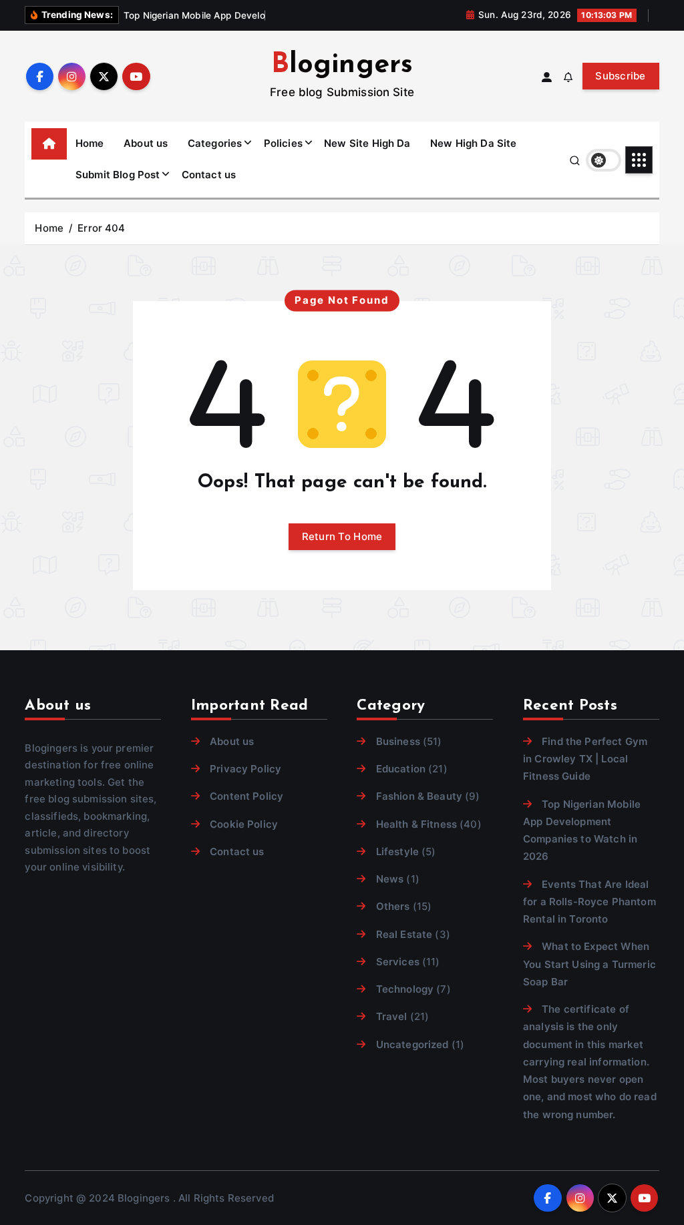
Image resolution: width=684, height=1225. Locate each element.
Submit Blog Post (117, 174)
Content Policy (246, 796)
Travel (391, 1016)
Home (89, 143)
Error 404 (101, 228)
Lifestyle (397, 851)
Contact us (209, 174)
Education (400, 768)
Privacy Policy (245, 768)
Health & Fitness (416, 824)
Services (397, 961)
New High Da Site (473, 143)
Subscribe (620, 75)
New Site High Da (367, 143)
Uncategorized (412, 1044)
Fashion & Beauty (419, 796)
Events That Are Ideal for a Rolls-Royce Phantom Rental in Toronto (589, 902)
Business (397, 741)
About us (146, 143)
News (389, 879)
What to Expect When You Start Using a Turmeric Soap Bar (589, 964)
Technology (405, 989)
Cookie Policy (244, 824)
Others (392, 906)
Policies (283, 143)
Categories (215, 143)
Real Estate (404, 934)
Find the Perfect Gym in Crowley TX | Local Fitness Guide (585, 759)
